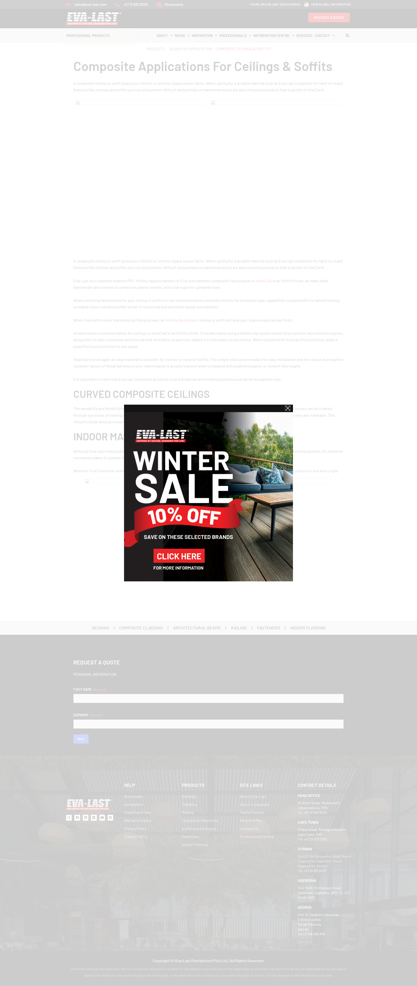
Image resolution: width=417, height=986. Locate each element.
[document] (208, 493)
